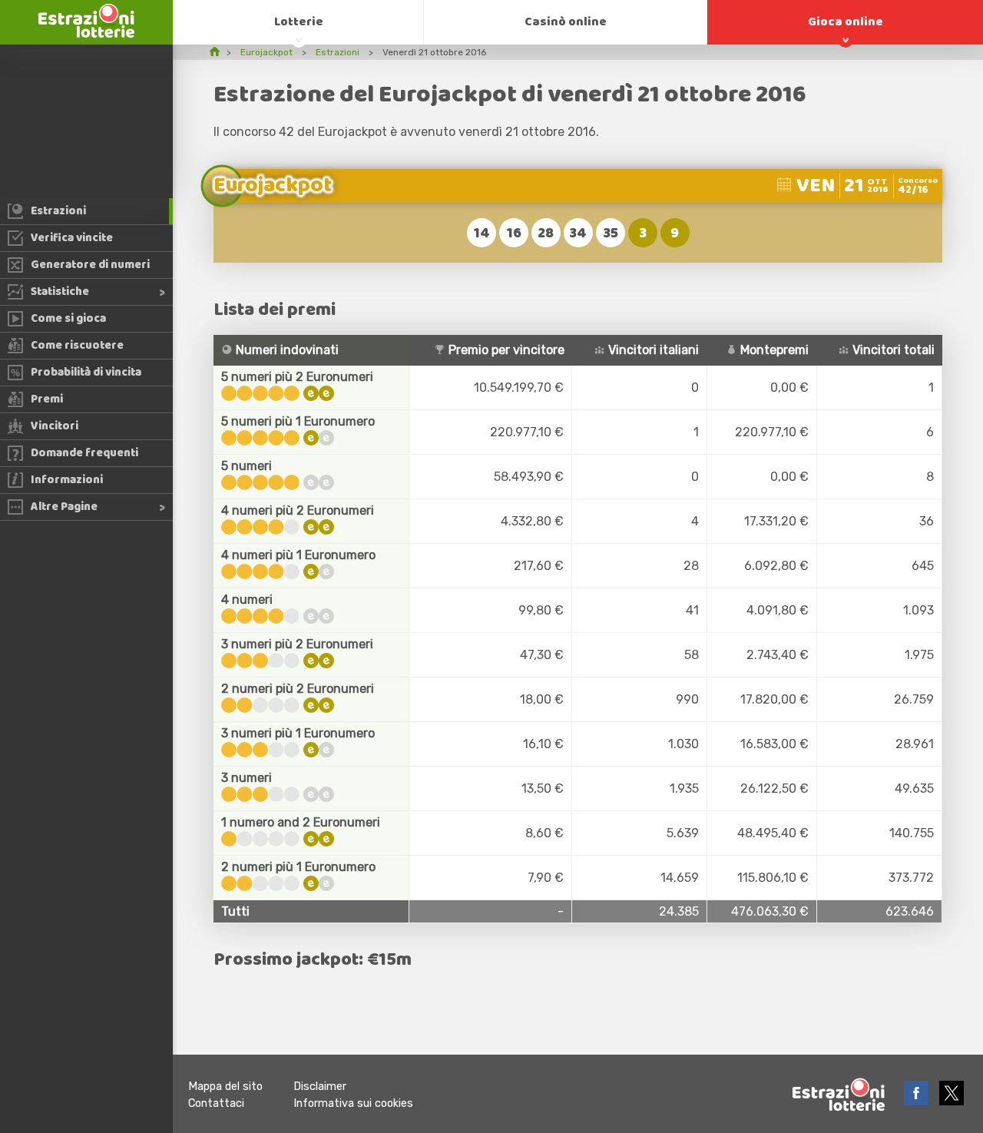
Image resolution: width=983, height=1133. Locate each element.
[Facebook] (917, 1101)
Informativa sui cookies (353, 1103)
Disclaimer (319, 1086)
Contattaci (216, 1103)
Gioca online (845, 21)
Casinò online (566, 21)
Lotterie (298, 21)
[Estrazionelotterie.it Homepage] (86, 33)
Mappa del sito (225, 1086)
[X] (951, 1101)
